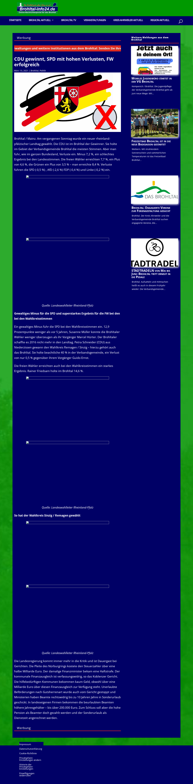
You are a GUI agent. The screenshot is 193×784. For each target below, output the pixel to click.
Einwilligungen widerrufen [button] (26, 774)
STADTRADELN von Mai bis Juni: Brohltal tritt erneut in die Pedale (150, 273)
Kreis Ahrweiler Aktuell (128, 20)
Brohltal (35, 70)
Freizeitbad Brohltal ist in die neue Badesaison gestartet (151, 142)
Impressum (25, 744)
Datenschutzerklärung (30, 749)
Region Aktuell (159, 20)
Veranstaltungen (95, 20)
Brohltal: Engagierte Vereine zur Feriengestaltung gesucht (150, 209)
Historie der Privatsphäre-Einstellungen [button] (26, 766)
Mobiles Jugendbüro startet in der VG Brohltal (151, 80)
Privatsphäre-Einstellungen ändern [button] (30, 759)
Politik (43, 70)
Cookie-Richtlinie (28, 753)
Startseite (15, 20)
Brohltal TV (68, 20)
